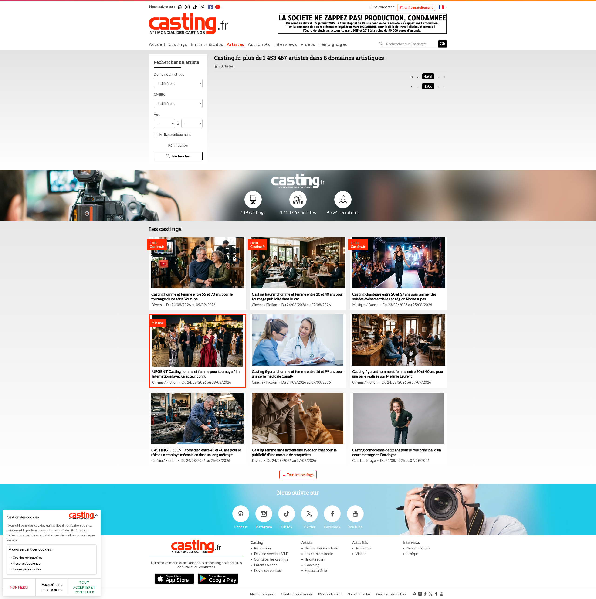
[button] (443, 7)
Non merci (19, 587)
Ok (442, 43)
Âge (157, 114)
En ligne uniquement (175, 134)
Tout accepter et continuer (84, 587)
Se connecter (384, 7)
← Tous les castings (298, 474)
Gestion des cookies (391, 594)
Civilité (159, 94)
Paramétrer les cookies (51, 587)
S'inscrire (416, 7)
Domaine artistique (169, 74)
